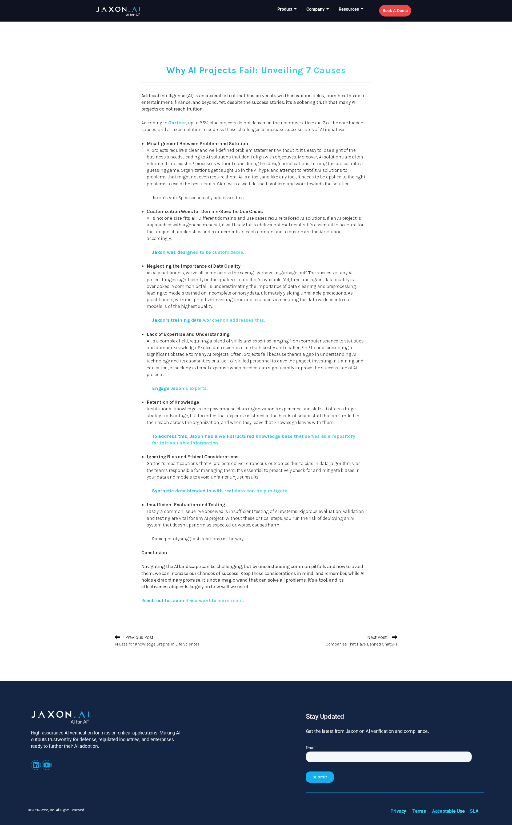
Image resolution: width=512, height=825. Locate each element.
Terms (419, 811)
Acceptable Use (448, 811)
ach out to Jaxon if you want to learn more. (192, 600)
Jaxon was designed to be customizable (197, 252)
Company (315, 9)
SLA (474, 811)
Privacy (398, 811)
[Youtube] (47, 765)
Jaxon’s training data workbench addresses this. (208, 320)
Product (284, 9)
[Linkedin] (36, 765)
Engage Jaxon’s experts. (179, 388)
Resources (349, 9)
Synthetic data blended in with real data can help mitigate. (220, 491)
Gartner (177, 123)
